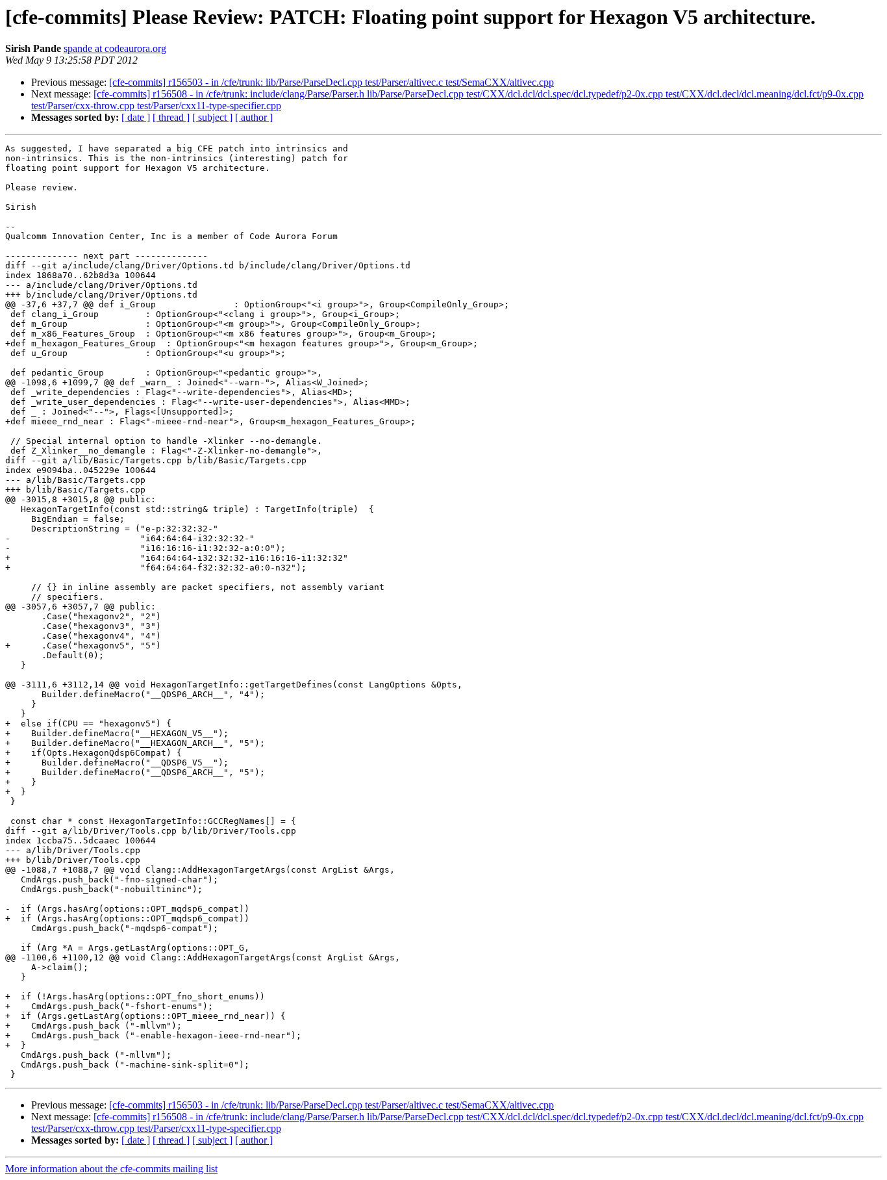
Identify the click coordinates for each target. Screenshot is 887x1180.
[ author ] (254, 117)
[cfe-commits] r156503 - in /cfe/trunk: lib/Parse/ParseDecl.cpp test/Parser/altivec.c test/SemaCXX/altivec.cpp (331, 82)
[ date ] (135, 117)
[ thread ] (171, 117)
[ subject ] (212, 117)
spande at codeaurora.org (115, 48)
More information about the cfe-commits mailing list (111, 1168)
